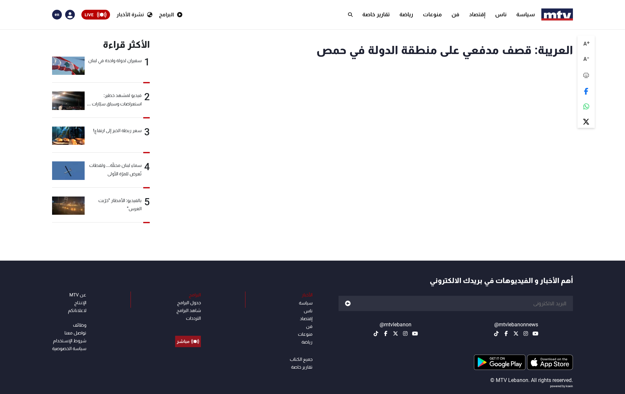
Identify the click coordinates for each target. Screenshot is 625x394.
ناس (501, 14)
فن (455, 14)
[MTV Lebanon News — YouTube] (535, 333)
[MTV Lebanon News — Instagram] (526, 333)
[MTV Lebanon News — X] (516, 333)
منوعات (432, 14)
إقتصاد (477, 14)
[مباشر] (188, 327)
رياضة (406, 14)
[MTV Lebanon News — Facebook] (506, 333)
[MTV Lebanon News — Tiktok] (496, 333)
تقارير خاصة (376, 14)
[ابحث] (350, 15)
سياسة (525, 14)
